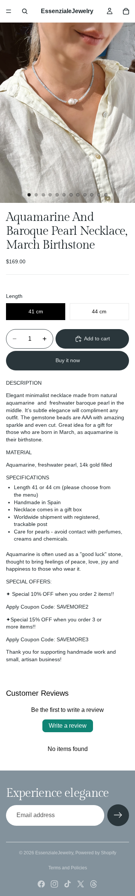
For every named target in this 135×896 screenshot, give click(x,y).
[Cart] (126, 11)
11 (99, 194)
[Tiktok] (67, 883)
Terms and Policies (67, 867)
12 (105, 194)
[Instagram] (54, 883)
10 (91, 194)
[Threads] (93, 883)
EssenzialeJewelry (54, 852)
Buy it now (68, 360)
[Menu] (8, 11)
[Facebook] (41, 883)
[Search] (24, 11)
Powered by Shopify (95, 852)
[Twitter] (80, 883)
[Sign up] (118, 815)
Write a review (68, 725)
